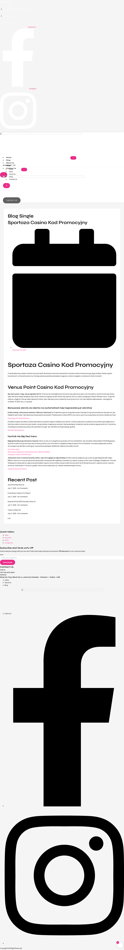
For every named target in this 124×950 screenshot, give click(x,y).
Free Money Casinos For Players (19, 493)
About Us (12, 174)
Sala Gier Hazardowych (16, 430)
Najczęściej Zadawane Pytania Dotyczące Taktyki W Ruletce (29, 452)
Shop (8, 160)
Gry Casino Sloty (13, 449)
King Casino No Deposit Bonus (18, 418)
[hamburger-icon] (73, 158)
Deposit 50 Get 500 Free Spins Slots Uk (22, 501)
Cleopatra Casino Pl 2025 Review (19, 454)
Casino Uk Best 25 (14, 510)
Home (8, 157)
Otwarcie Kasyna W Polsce (17, 469)
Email (1, 555)
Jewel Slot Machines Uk (16, 485)
